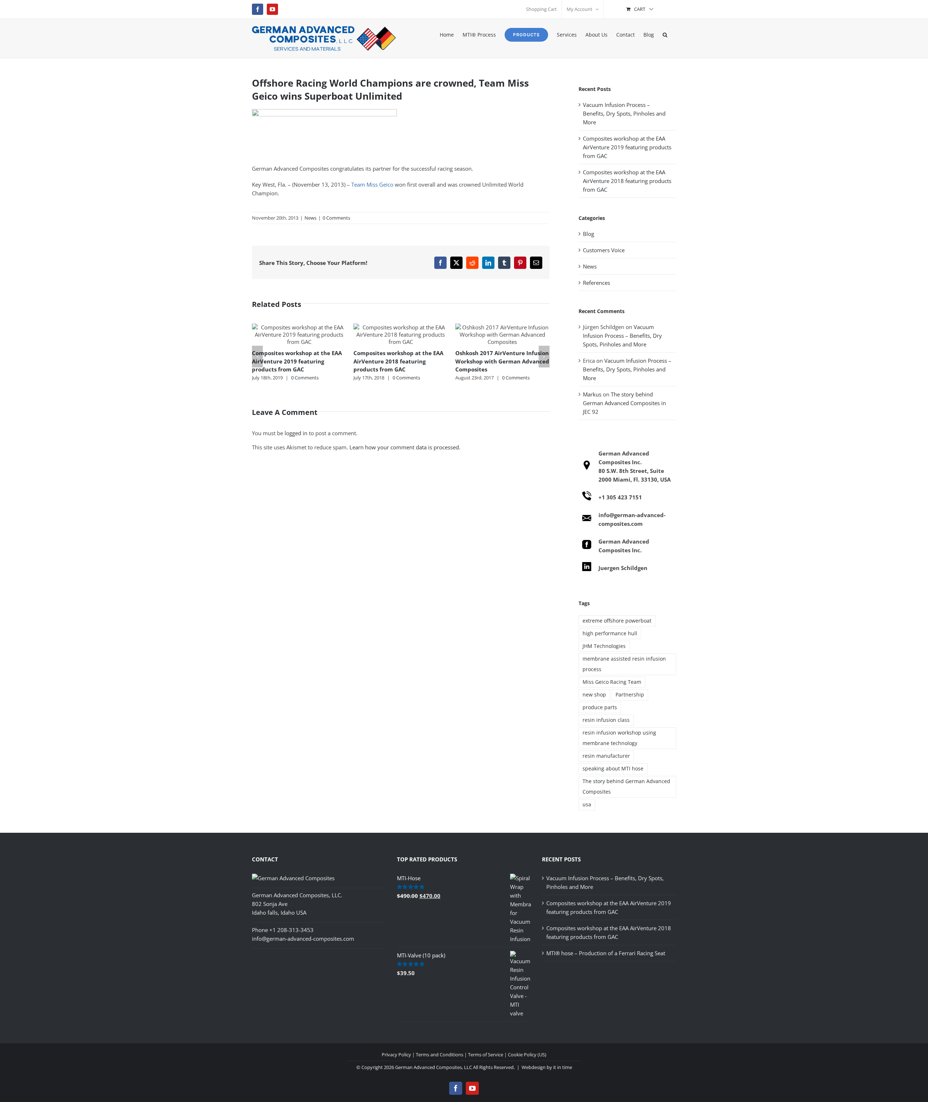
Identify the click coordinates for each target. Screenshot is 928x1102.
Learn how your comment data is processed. (404, 447)
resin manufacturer (606, 756)
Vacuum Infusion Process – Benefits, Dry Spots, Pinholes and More (624, 113)
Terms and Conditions (439, 1054)
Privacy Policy (396, 1054)
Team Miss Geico (372, 184)
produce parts (600, 707)
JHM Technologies (604, 646)
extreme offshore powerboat (617, 620)
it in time (562, 1067)
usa (587, 804)
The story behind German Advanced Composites (626, 786)
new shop (594, 694)
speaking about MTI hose (613, 768)
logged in (296, 433)
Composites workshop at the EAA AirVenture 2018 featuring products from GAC (398, 361)
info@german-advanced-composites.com (303, 938)
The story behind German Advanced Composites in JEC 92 (624, 403)
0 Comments (336, 218)
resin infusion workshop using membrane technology (619, 738)
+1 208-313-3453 (291, 929)
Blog (588, 233)
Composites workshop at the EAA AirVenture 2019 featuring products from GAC (297, 361)
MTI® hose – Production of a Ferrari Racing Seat (605, 953)
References (596, 282)
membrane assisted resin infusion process (624, 664)
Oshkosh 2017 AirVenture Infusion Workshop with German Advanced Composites (502, 361)
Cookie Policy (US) (527, 1054)
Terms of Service (485, 1054)
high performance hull (610, 633)
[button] (665, 34)
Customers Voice (604, 250)
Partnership (630, 694)
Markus (592, 394)
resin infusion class (606, 720)
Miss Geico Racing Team (612, 682)
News (310, 218)
